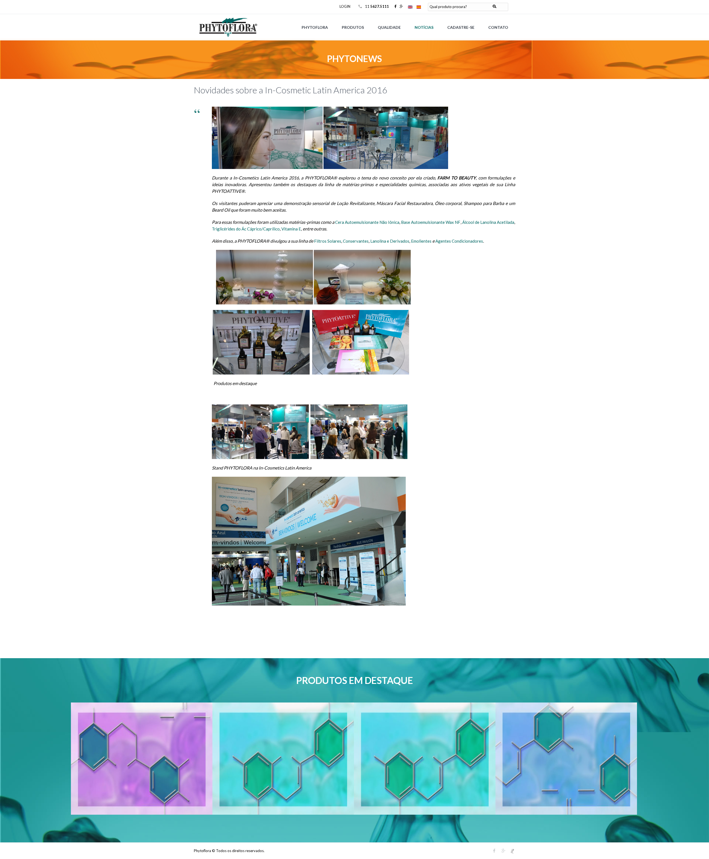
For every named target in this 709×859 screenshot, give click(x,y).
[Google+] (401, 6)
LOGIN (345, 6)
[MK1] (512, 850)
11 (377, 6)
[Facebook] (395, 6)
